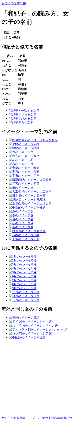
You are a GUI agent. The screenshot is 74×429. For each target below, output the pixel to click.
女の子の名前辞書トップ (18, 418)
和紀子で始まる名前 (22, 114)
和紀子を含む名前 (21, 122)
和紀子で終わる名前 (22, 118)
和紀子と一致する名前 (24, 110)
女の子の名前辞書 (14, 3)
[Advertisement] (37, 379)
